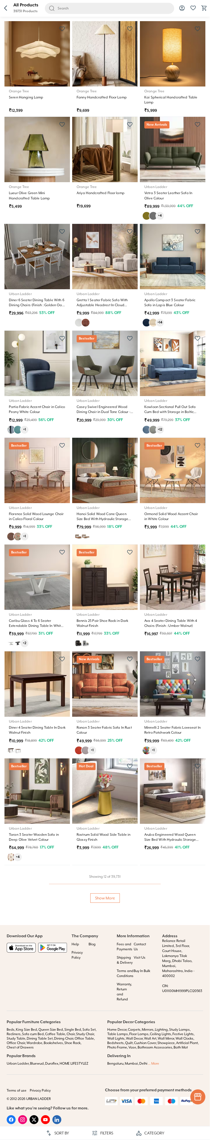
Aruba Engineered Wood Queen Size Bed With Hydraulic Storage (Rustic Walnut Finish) (170, 840)
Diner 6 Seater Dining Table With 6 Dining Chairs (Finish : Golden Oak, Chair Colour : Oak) (37, 305)
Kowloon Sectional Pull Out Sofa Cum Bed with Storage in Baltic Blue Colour (170, 412)
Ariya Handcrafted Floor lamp (101, 193)
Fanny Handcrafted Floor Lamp (102, 97)
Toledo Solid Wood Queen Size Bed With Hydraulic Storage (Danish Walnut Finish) (36, 1053)
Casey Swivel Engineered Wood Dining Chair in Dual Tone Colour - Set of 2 (103, 412)
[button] (5, 8)
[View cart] (204, 10)
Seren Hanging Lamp (26, 97)
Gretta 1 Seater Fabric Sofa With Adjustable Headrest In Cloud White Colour (102, 305)
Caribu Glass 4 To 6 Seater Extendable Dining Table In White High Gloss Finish (36, 626)
